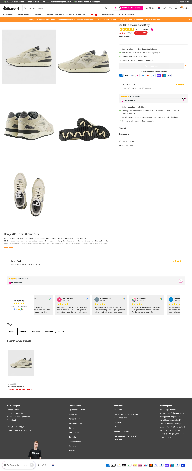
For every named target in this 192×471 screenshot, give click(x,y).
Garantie (72, 437)
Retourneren (74, 432)
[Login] (176, 8)
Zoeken (106, 8)
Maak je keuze (124, 36)
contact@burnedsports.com (19, 430)
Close (189, 19)
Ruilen (71, 428)
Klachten (72, 446)
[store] (164, 8)
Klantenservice (75, 405)
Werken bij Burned (121, 431)
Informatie (118, 405)
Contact (117, 422)
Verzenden (73, 451)
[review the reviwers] (47, 298)
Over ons (118, 410)
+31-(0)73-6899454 (15, 427)
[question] (170, 8)
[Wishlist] (186, 66)
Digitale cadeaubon (75, 15)
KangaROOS (11, 384)
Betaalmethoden (75, 423)
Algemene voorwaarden (79, 410)
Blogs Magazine (126, 15)
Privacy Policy (74, 419)
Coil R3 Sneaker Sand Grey (16, 387)
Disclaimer (73, 414)
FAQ (115, 427)
